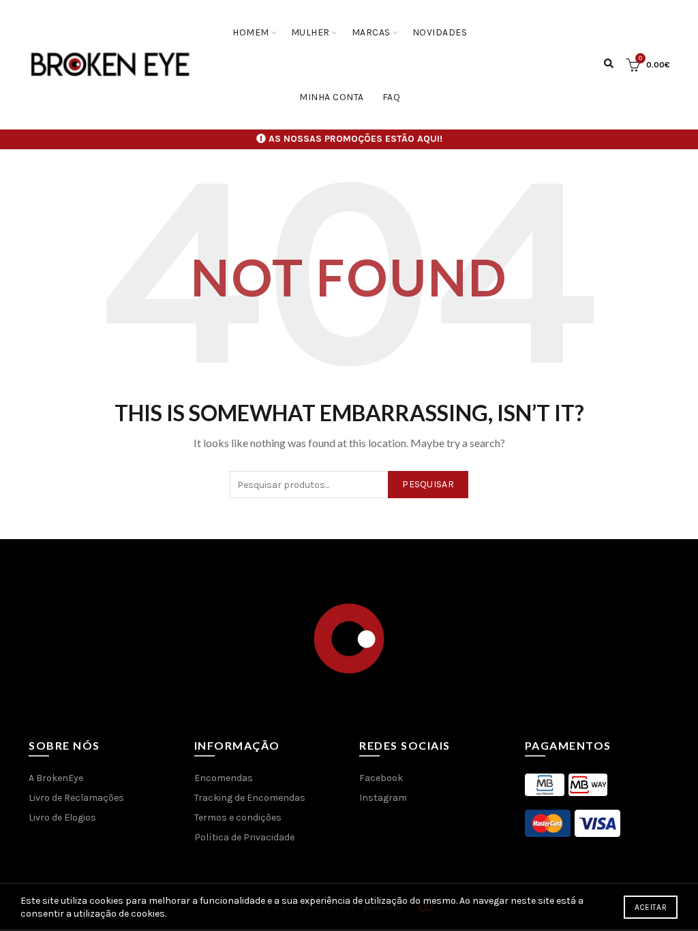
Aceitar (651, 907)
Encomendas (223, 778)
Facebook (381, 778)
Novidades (440, 32)
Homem (250, 32)
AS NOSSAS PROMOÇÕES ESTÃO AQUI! (355, 138)
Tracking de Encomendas (249, 798)
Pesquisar (428, 484)
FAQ (391, 97)
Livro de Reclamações (76, 798)
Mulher (310, 32)
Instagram (383, 798)
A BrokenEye (56, 778)
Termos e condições (238, 817)
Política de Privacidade (244, 837)
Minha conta (331, 97)
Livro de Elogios (62, 817)
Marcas (371, 32)
